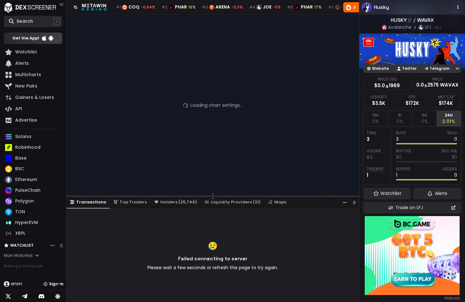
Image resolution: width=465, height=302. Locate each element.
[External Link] (453, 208)
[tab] (375, 118)
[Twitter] (8, 296)
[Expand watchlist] (61, 245)
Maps (280, 202)
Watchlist (22, 245)
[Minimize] (345, 202)
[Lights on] (58, 296)
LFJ (428, 27)
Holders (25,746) (178, 202)
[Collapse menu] (61, 4)
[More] (457, 7)
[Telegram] (24, 296)
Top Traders (133, 202)
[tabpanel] (412, 155)
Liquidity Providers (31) (236, 202)
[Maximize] (354, 202)
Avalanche (400, 27)
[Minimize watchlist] (52, 245)
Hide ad (452, 298)
